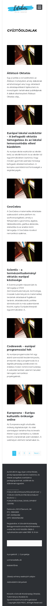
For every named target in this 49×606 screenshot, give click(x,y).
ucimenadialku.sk (14, 560)
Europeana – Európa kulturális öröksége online (21, 416)
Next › (37, 453)
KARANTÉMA (12, 565)
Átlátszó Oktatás (18, 73)
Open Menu (39, 7)
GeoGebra (14, 206)
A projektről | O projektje (18, 554)
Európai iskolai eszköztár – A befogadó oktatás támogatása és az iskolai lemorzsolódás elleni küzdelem (24, 140)
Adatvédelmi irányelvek (17, 582)
